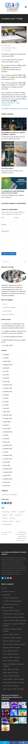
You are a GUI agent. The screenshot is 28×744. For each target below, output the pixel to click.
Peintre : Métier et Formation (11, 669)
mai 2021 (5, 452)
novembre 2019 (7, 472)
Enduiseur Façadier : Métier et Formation (14, 644)
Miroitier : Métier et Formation (11, 660)
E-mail (16, 217)
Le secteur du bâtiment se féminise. (13, 336)
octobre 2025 (6, 361)
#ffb (7, 108)
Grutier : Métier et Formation (10, 651)
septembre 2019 (7, 479)
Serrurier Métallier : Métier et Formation (13, 679)
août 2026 (6, 354)
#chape (23, 108)
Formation (4, 518)
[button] (4, 742)
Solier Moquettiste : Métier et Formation (13, 682)
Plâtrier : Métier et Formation (11, 672)
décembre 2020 (7, 455)
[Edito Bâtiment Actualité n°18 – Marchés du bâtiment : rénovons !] (14, 124)
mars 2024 (6, 408)
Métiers (18, 521)
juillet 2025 (6, 368)
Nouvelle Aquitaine (7, 524)
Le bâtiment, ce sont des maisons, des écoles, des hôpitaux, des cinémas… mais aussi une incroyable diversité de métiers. (13, 326)
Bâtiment (14, 511)
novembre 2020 (7, 458)
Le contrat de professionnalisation (12, 601)
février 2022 (6, 442)
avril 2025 (6, 374)
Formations (12, 518)
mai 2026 (5, 358)
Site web (3, 224)
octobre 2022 (6, 428)
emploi (11, 515)
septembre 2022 (7, 432)
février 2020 (6, 462)
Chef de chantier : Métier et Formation (13, 617)
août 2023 (6, 425)
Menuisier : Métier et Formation (11, 657)
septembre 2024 (7, 391)
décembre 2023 (7, 415)
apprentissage (5, 511)
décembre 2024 (7, 385)
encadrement (18, 515)
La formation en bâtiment (9, 307)
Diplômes (4, 515)
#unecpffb (10, 108)
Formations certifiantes (8, 521)
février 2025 (6, 381)
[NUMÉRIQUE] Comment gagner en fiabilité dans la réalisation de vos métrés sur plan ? (21, 536)
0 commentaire (7, 50)
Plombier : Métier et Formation (11, 676)
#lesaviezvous (17, 108)
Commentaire (5, 231)
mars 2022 (6, 438)
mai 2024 (5, 401)
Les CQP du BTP (8, 345)
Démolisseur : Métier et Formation (12, 637)
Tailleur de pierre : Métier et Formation (13, 689)
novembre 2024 (7, 388)
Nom (3, 217)
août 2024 (6, 395)
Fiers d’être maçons (7, 168)
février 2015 (6, 482)
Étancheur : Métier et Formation (11, 647)
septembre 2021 (7, 448)
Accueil (4, 304)
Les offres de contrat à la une (11, 604)
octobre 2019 (6, 475)
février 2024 (6, 411)
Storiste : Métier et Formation (11, 685)
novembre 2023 (7, 418)
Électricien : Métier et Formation (11, 641)
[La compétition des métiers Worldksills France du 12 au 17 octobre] (14, 183)
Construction (21, 511)
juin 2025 (5, 371)
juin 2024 (5, 398)
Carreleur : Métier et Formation (11, 610)
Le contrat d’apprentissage (10, 597)
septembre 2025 (7, 364)
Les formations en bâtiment (10, 48)
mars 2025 (6, 378)
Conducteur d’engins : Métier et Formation (14, 620)
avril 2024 (6, 405)
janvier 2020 (6, 465)
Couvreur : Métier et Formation (11, 634)
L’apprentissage (6, 311)
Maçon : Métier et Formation (10, 654)
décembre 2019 (7, 468)
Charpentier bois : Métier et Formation (13, 614)
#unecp (3, 108)
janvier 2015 (6, 485)
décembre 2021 (7, 445)
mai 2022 (5, 435)
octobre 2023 (6, 421)
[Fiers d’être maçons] (14, 154)
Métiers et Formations (8, 314)
